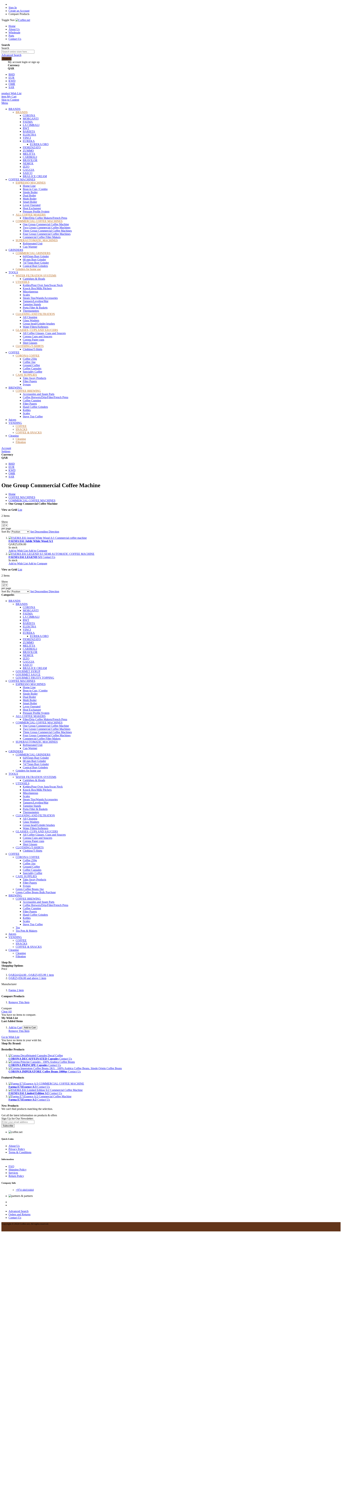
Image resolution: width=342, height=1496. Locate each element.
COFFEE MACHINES (22, 497)
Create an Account (19, 10)
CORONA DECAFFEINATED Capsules (34, 1058)
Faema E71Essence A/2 (23, 1099)
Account (6, 448)
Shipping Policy (18, 1169)
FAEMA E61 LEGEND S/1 (26, 557)
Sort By (5, 531)
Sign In (13, 7)
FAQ (11, 1166)
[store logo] (22, 20)
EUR (11, 77)
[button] (18, 550)
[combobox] (17, 52)
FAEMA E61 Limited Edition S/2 (29, 1093)
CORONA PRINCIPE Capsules (28, 1065)
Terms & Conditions (20, 1152)
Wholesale (14, 32)
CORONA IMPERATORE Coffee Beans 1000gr (38, 1071)
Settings (5, 451)
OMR (12, 84)
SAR (11, 87)
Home (12, 26)
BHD (12, 74)
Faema (16, 990)
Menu (4, 102)
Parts (11, 35)
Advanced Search (11, 55)
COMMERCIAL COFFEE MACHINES (32, 500)
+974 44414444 (25, 1189)
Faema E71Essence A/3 (23, 1086)
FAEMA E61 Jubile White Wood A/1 (31, 541)
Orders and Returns (19, 1214)
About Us (14, 29)
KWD (12, 80)
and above (27, 978)
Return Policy (16, 1175)
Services (13, 1172)
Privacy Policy (17, 1149)
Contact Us (15, 38)
